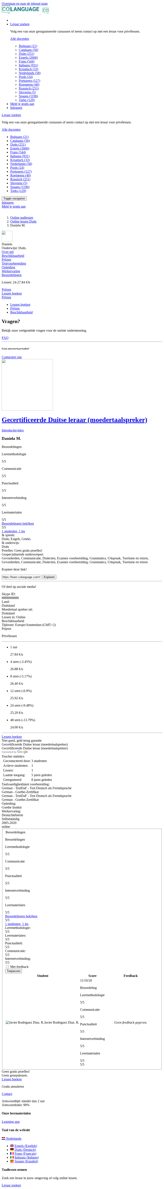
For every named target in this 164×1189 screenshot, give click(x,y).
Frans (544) (26, 61)
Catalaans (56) (28, 50)
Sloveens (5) (27, 92)
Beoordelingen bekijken (18, 523)
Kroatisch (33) (28, 69)
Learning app (11, 1121)
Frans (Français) (25, 1153)
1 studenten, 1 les (13, 531)
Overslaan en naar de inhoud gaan (25, 3)
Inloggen (16, 107)
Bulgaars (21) (28, 46)
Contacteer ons (12, 357)
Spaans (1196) (28, 96)
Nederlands (13, 1138)
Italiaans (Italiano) (27, 1157)
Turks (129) (27, 100)
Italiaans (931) (28, 65)
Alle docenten (19, 38)
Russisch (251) (29, 88)
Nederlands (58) (30, 73)
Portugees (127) (29, 80)
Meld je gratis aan (22, 104)
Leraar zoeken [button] (19, 24)
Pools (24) (26, 77)
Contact (7, 1094)
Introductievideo (13, 430)
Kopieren (49, 577)
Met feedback (19, 967)
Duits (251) (26, 53)
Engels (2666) (28, 57)
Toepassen (13, 971)
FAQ (5, 338)
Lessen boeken (12, 293)
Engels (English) (26, 1146)
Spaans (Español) (26, 1161)
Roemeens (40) (29, 84)
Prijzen (6, 297)
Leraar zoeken (11, 1185)
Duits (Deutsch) (25, 1150)
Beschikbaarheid (21, 312)
